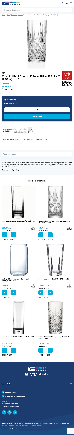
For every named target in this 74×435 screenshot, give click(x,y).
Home (3, 15)
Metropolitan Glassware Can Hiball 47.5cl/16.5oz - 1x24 (15, 280)
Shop (8, 15)
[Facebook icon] (4, 412)
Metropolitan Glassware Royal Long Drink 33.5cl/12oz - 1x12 (54, 222)
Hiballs (20, 15)
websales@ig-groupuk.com (15, 396)
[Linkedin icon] (15, 412)
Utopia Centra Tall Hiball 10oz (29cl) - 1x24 (18, 337)
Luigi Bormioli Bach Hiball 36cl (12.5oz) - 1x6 (18, 221)
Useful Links (6, 384)
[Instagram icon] (9, 412)
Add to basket (37, 116)
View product (19, 202)
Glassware (14, 15)
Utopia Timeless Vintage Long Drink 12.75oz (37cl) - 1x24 (54, 338)
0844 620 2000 (10, 392)
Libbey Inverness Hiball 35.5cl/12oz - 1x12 (53, 279)
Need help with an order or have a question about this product (24, 139)
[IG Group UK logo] (11, 3)
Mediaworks (13, 429)
